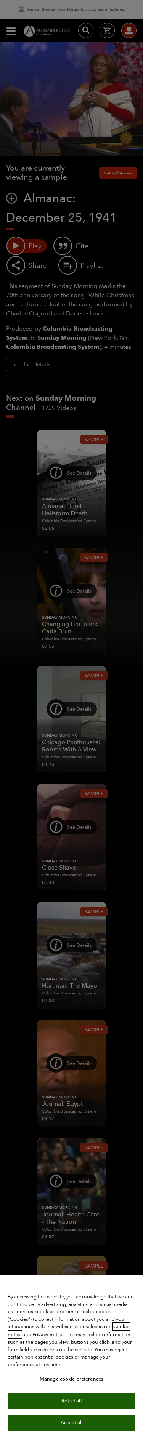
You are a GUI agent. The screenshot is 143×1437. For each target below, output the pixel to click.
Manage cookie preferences (71, 1379)
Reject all (71, 1400)
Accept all (71, 1422)
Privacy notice (47, 1334)
